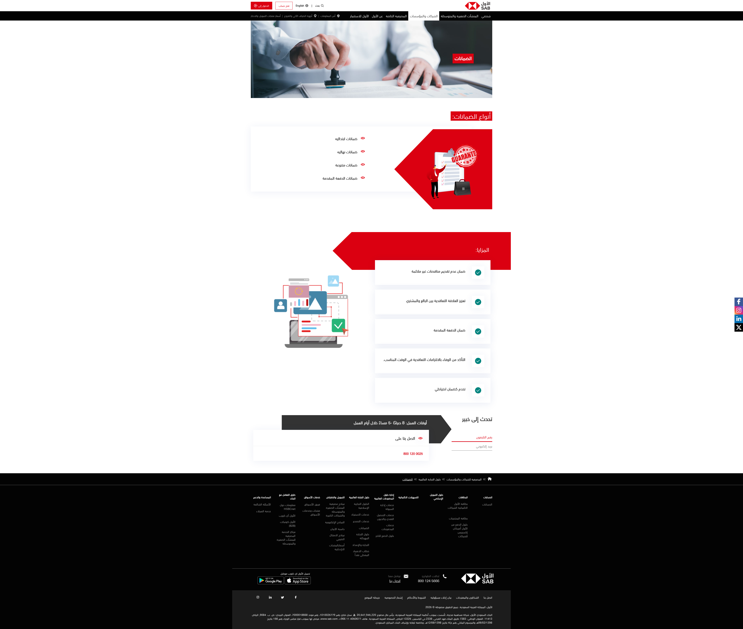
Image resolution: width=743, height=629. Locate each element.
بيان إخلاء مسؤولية (441, 597)
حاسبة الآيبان (337, 529)
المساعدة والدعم (262, 497)
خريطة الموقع (372, 597)
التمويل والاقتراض (335, 497)
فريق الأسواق (312, 504)
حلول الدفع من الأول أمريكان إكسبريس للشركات (459, 530)
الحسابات (487, 497)
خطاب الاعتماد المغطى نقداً (361, 553)
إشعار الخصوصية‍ (393, 597)
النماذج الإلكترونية (335, 522)
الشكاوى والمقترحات (467, 597)
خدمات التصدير (361, 521)
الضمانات (364, 528)
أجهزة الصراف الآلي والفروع (298, 16)
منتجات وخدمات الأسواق (311, 512)
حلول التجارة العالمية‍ (359, 497)
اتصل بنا (395, 580)
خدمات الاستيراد (360, 514)
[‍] (477, 582)
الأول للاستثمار (359, 16)
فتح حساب (284, 5)
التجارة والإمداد (360, 545)
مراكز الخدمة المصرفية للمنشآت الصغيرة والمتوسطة (286, 537)
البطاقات (463, 497)
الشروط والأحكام (416, 597)
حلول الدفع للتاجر (385, 536)
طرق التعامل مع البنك (287, 496)
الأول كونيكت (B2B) (287, 523)
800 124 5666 (428, 580)
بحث (317, 5)
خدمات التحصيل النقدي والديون (385, 517)
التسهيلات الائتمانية (408, 497)
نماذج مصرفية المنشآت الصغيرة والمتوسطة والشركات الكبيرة (335, 509)
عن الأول (377, 16)
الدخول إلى (263, 5)
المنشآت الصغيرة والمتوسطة (459, 16)
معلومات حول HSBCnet (287, 507)
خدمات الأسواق (312, 497)
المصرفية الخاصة (396, 16)
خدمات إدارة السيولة (387, 507)
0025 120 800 (413, 453)
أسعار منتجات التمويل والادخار (266, 16)
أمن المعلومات (327, 16)
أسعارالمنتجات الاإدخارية (337, 547)
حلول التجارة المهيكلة (362, 536)
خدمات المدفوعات (388, 527)
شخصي (486, 16)
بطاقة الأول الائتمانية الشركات (458, 506)
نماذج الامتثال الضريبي (337, 537)
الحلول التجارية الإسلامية (361, 505)
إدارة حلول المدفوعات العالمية (384, 496)
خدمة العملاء (263, 511)
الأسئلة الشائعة (262, 504)
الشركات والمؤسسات (424, 16)
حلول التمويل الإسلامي (436, 496)
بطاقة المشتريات (458, 518)
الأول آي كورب (287, 515)
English (300, 5)
